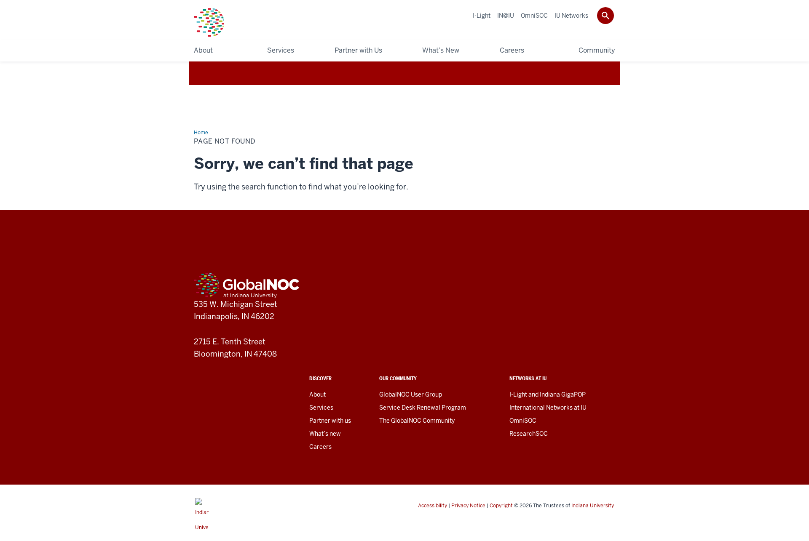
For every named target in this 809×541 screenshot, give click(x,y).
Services (321, 407)
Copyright (501, 505)
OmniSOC (522, 420)
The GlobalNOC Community (417, 420)
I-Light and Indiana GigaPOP (547, 394)
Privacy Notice (468, 505)
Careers (320, 446)
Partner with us (330, 420)
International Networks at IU (548, 407)
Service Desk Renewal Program (422, 407)
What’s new (325, 433)
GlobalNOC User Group (410, 394)
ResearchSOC (528, 433)
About (317, 394)
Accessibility (432, 505)
